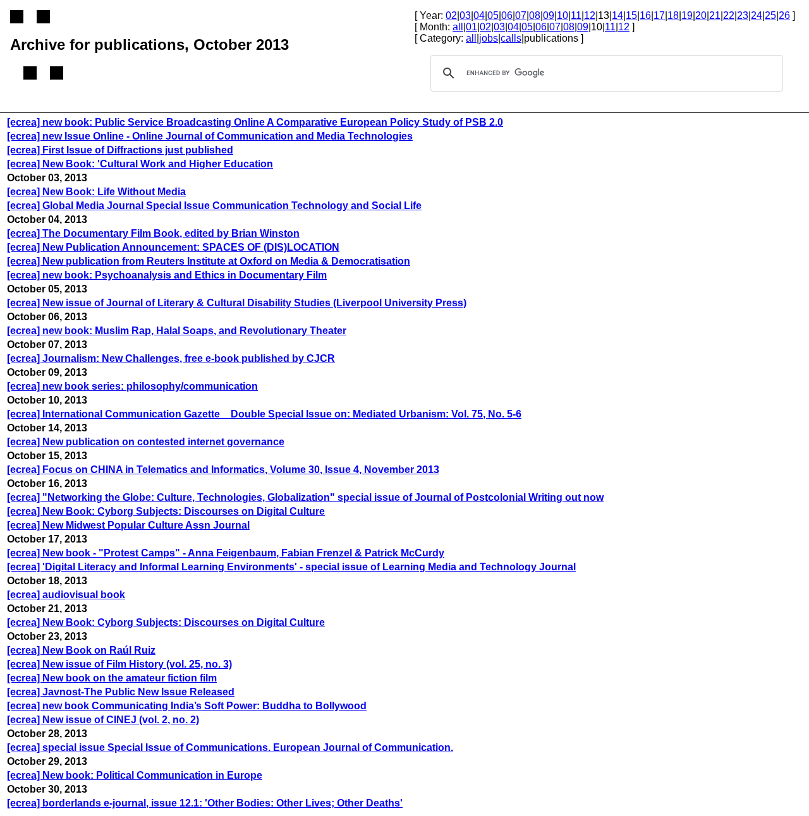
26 (784, 15)
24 (756, 15)
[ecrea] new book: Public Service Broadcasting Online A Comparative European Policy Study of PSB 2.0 (255, 122)
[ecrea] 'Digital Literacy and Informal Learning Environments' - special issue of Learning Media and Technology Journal (291, 566)
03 (465, 15)
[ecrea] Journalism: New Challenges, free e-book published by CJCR (171, 358)
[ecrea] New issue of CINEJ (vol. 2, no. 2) (103, 719)
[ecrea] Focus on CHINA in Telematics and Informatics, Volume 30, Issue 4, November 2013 (223, 469)
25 (770, 15)
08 (534, 15)
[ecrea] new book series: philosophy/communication (132, 386)
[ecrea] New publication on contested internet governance (145, 441)
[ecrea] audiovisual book (66, 594)
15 (631, 15)
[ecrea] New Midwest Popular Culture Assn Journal (128, 525)
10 (562, 15)
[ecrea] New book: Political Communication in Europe (134, 775)
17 (659, 15)
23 (742, 15)
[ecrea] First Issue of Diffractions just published (120, 150)
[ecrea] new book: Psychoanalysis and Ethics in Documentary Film (167, 275)
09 (548, 15)
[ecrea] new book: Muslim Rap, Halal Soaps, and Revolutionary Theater (176, 330)
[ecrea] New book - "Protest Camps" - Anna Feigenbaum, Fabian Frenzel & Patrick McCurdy (225, 553)
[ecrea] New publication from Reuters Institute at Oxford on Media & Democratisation (208, 261)
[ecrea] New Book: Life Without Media (96, 191)
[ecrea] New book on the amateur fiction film (112, 678)
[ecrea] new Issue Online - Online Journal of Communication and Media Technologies (210, 136)
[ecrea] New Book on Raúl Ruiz (81, 650)
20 (701, 15)
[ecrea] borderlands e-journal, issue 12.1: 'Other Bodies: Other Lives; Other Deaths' (205, 803)
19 (687, 15)
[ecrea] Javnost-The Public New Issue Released (120, 692)
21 (715, 15)
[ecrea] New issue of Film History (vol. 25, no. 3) (119, 664)
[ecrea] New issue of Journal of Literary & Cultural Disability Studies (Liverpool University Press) (236, 302)
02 (451, 15)
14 (617, 15)
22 (728, 15)
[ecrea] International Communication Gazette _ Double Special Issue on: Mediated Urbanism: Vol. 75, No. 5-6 (264, 414)
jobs (488, 38)
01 (471, 26)
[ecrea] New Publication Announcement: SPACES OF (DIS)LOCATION (173, 247)
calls (511, 38)
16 (645, 15)
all (458, 26)
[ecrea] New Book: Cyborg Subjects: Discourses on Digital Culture (166, 511)
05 (493, 15)
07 (520, 15)
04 (479, 15)
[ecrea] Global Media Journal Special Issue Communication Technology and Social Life (214, 205)
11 (576, 15)
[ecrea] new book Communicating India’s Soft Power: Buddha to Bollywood (187, 705)
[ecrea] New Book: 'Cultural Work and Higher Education (140, 164)
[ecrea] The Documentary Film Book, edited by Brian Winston (153, 233)
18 (673, 15)
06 (507, 15)
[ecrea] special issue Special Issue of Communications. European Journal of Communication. (230, 747)
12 (589, 15)
